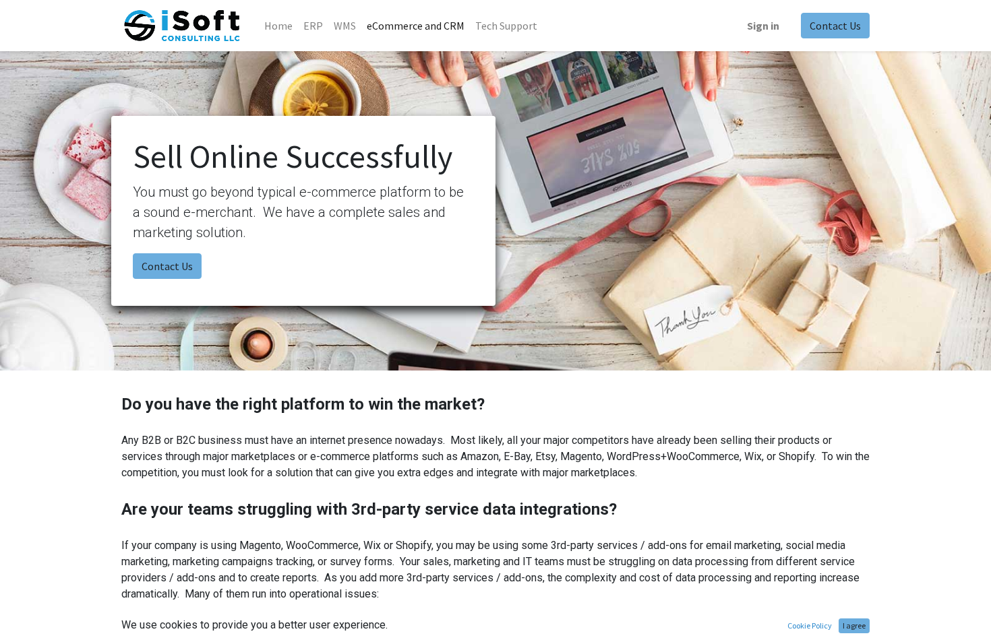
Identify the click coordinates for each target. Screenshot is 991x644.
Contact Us (835, 25)
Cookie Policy (809, 625)
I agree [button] (854, 625)
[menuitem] (278, 25)
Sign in (763, 25)
